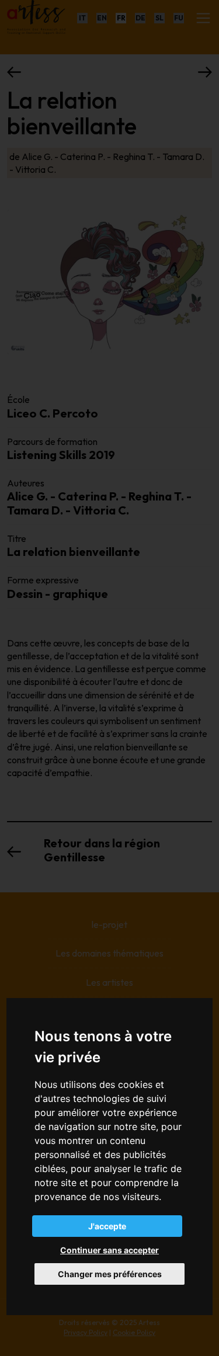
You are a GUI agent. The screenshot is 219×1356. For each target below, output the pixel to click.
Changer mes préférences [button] (110, 1274)
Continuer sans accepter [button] (109, 1250)
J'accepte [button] (107, 1226)
